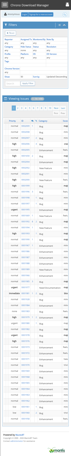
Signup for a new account (40, 14)
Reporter (9, 39)
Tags (7, 61)
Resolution (51, 46)
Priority (12, 120)
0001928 (25, 299)
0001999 (25, 185)
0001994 (25, 227)
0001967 (25, 245)
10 (50, 108)
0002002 (25, 167)
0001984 (25, 305)
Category (9, 46)
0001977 (25, 287)
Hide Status (26, 46)
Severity (66, 120)
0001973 (25, 347)
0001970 (25, 365)
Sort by (36, 76)
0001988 (25, 263)
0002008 (25, 132)
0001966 (25, 275)
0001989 (25, 269)
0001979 (25, 317)
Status (36, 46)
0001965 (25, 383)
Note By (50, 39)
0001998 (25, 197)
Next (56, 108)
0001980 (25, 323)
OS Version (52, 54)
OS (34, 54)
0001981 (25, 293)
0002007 (25, 138)
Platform (25, 54)
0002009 (25, 126)
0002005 (25, 149)
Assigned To (26, 39)
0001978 (25, 335)
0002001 (25, 173)
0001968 (25, 377)
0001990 (25, 239)
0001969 (25, 371)
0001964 (25, 388)
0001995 (25, 209)
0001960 (25, 412)
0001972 (25, 353)
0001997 (25, 203)
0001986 (25, 251)
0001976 (25, 341)
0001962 (25, 400)
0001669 (25, 215)
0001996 (25, 191)
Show (7, 76)
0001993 (25, 233)
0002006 (25, 143)
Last (63, 108)
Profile (8, 54)
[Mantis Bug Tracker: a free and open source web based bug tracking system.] (56, 450)
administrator (16, 441)
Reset (11, 33)
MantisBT (20, 434)
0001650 (25, 155)
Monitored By (39, 39)
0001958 (25, 418)
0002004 (25, 161)
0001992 (25, 221)
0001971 (25, 359)
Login (24, 14)
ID (22, 120)
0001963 (25, 394)
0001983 (25, 311)
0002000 (25, 179)
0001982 (25, 329)
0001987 (25, 257)
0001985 (25, 281)
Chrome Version (12, 68)
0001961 (25, 406)
